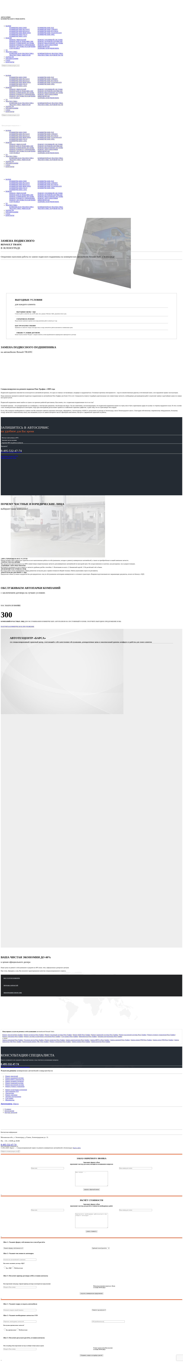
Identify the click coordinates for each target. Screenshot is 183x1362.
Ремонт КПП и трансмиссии (14, 1079)
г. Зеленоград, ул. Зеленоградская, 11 (12, 20)
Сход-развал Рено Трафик (69, 1036)
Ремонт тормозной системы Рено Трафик (104, 1035)
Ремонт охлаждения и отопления (16, 1090)
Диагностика (9, 1093)
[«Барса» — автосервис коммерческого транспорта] (7, 12)
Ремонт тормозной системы (14, 1083)
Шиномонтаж (9, 1100)
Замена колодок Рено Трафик (100, 1041)
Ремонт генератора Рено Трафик (60, 1041)
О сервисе (8, 1109)
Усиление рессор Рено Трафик (34, 1040)
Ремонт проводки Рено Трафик (55, 1040)
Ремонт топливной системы (14, 1078)
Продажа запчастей (11, 1112)
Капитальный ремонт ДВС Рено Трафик (35, 1041)
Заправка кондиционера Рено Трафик (110, 1036)
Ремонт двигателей (11, 1076)
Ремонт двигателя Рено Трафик (12, 1035)
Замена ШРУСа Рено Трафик (99, 1040)
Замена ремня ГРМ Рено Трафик (141, 1040)
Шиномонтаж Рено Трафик (88, 1036)
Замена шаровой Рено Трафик (120, 1040)
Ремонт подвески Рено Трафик (34, 1035)
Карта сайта (77, 1148)
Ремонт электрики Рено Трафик (12, 1036)
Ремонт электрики (11, 1095)
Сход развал (9, 1098)
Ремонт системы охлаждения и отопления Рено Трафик (42, 1036)
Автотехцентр (10, 1104)
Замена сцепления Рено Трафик (12, 1040)
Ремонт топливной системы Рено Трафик (58, 1035)
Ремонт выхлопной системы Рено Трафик (132, 1035)
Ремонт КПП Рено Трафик (81, 1035)
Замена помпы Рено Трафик (81, 1041)
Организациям (9, 1111)
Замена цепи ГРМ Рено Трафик (163, 1040)
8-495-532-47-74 (8, 22)
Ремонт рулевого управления (14, 1086)
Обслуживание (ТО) (12, 1091)
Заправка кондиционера (13, 1096)
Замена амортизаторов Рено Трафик (77, 1040)
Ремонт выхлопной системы (14, 1085)
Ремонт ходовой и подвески (14, 1081)
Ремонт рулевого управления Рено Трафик (161, 1035)
